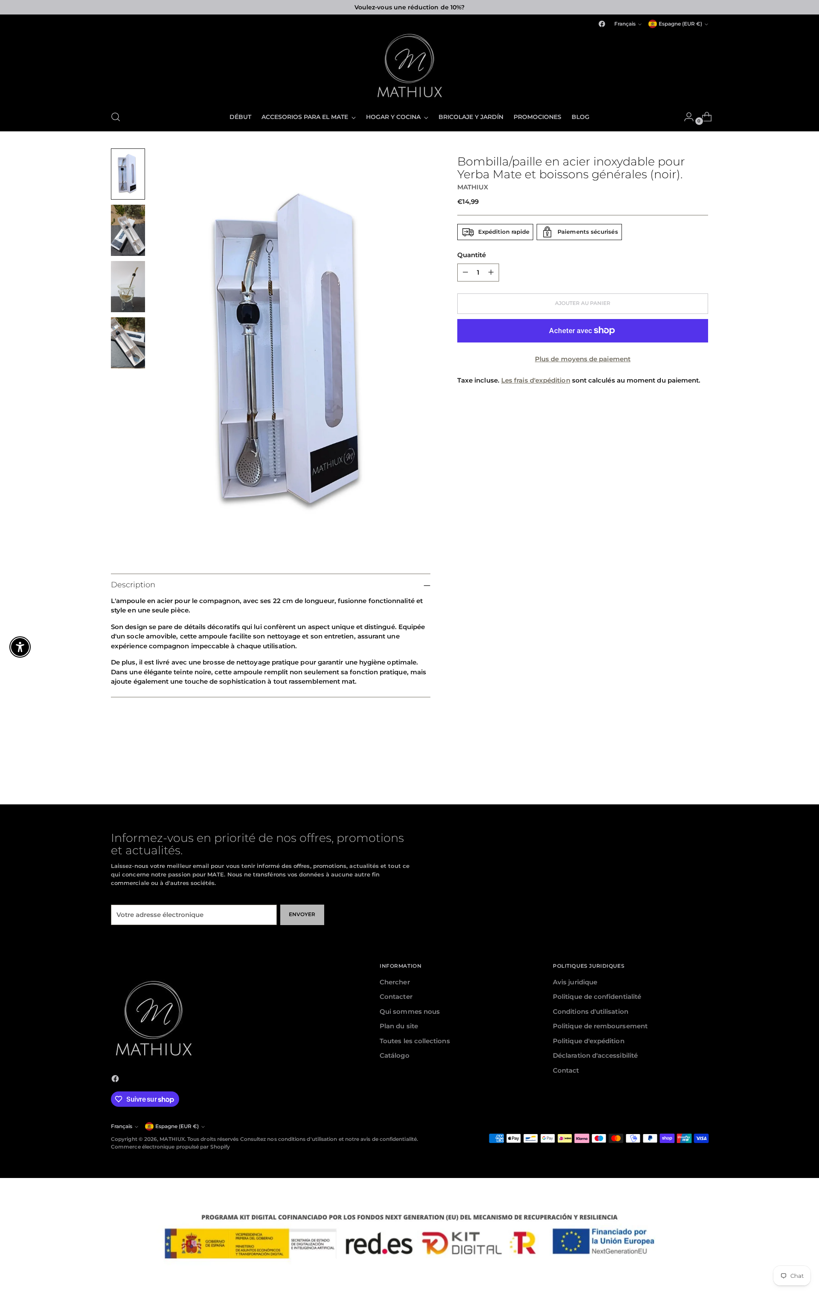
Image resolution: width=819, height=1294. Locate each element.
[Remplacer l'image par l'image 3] (128, 286)
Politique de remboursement (600, 1026)
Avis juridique (575, 982)
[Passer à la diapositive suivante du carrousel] (701, 754)
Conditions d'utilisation (590, 1011)
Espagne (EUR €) (680, 24)
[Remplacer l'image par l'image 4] (128, 342)
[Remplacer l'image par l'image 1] (128, 174)
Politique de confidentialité (597, 996)
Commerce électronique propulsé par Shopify (170, 1147)
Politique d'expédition (588, 1041)
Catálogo (395, 1055)
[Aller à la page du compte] (685, 116)
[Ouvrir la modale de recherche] (115, 116)
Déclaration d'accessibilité (595, 1055)
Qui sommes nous (410, 1011)
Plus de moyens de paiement (582, 358)
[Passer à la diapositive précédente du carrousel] (681, 754)
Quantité (471, 255)
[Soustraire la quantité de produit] (465, 272)
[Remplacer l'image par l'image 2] (128, 230)
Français (625, 24)
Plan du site (399, 1026)
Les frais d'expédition (535, 380)
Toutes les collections (415, 1041)
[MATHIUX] (409, 66)
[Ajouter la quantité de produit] (491, 272)
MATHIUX (472, 187)
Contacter (396, 996)
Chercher (395, 982)
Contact (566, 1070)
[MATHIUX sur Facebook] (602, 24)
